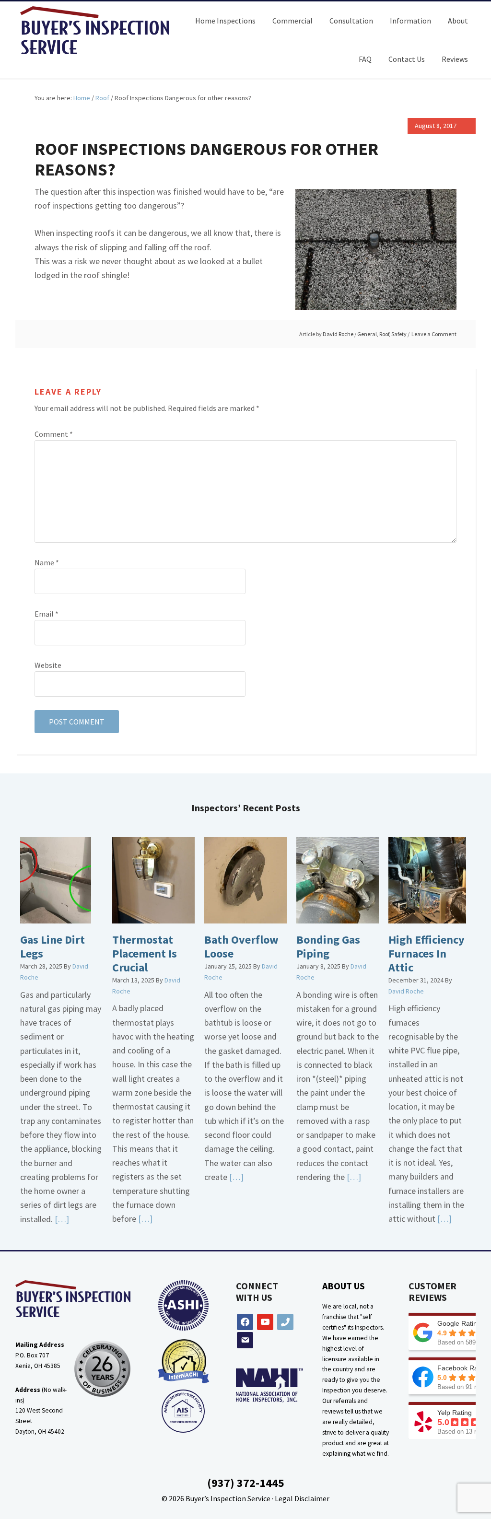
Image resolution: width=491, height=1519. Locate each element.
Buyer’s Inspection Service (228, 1498)
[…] (61, 1219)
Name (47, 562)
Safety (399, 334)
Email (46, 614)
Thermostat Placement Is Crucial (144, 953)
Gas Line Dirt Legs (52, 946)
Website (48, 665)
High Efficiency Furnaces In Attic (426, 953)
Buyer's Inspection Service (101, 30)
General (367, 334)
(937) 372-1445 (245, 1482)
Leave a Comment (433, 334)
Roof (384, 334)
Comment (54, 434)
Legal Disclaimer (302, 1498)
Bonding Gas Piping (328, 946)
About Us (343, 1286)
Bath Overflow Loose (241, 946)
